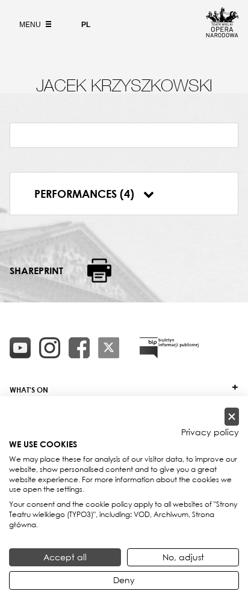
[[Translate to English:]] (169, 347)
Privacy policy (210, 432)
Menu (31, 24)
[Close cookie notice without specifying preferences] (232, 417)
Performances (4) (85, 193)
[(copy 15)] (20, 347)
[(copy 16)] (49, 347)
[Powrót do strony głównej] (222, 33)
